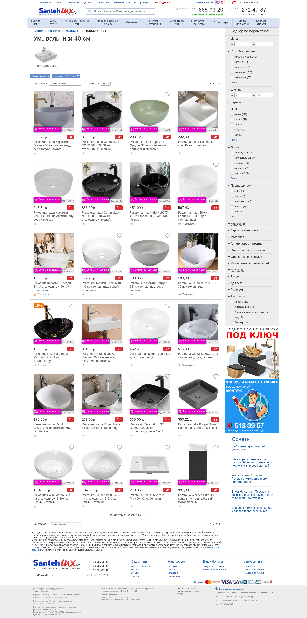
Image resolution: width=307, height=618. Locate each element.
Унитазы (241, 301)
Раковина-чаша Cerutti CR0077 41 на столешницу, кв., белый (52, 428)
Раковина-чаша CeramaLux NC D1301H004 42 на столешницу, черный (100, 216)
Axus (238, 211)
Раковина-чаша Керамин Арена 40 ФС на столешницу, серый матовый (54, 216)
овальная (241, 168)
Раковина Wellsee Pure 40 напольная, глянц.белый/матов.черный (196, 498)
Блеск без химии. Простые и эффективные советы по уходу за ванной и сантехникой (252, 495)
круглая (241, 173)
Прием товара (175, 576)
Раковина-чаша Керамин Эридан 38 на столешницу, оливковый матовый (148, 145)
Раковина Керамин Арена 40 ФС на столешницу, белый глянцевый (101, 286)
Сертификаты (251, 566)
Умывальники (244, 307)
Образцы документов (186, 588)
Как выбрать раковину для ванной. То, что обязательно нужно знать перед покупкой (250, 462)
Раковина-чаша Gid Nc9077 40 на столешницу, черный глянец (149, 216)
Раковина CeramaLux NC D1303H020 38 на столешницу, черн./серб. (147, 428)
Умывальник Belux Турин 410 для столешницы (150, 355)
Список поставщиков (254, 569)
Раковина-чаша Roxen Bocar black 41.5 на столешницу (101, 426)
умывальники (49, 532)
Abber (239, 191)
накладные (243, 72)
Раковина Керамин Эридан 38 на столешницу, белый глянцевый (52, 286)
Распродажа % (162, 2)
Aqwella (240, 206)
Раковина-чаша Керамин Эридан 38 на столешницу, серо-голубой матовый (52, 145)
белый (240, 114)
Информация (253, 561)
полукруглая (243, 152)
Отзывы (135, 573)
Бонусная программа (213, 566)
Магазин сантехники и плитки (56, 15)
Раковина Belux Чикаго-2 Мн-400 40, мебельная (147, 496)
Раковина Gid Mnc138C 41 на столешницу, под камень (198, 355)
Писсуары (241, 322)
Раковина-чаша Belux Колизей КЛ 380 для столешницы (193, 216)
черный (240, 119)
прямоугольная (244, 157)
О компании (45, 2)
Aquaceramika (243, 201)
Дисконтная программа (215, 569)
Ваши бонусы (213, 561)
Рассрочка (74, 2)
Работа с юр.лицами (139, 2)
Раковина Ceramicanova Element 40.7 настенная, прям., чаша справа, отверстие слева (98, 359)
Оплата (60, 2)
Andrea (239, 196)
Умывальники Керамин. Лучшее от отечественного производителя (249, 478)
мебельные (242, 77)
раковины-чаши (245, 56)
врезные (241, 62)
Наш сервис (177, 561)
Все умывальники (46, 65)
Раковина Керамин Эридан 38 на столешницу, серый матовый (148, 286)
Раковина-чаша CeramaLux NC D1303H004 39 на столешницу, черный (100, 145)
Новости (135, 576)
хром (238, 124)
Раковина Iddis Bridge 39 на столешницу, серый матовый (198, 426)
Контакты (119, 2)
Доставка (89, 2)
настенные (242, 67)
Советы (241, 439)
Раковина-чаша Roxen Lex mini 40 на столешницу (196, 143)
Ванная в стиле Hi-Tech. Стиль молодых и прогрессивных (252, 509)
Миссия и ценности (140, 566)
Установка (104, 2)
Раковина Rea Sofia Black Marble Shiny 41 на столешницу (51, 357)
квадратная (242, 163)
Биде (239, 317)
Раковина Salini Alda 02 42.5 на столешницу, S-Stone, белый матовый (101, 498)
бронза (239, 135)
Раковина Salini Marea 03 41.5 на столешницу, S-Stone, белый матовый (54, 498)
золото (239, 129)
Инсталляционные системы (251, 312)
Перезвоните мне (205, 2)
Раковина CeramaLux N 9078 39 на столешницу (197, 284)
